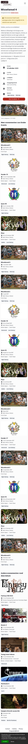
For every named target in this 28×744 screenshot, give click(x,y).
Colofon (14, 729)
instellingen (23, 738)
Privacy (21, 729)
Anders (3, 242)
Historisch (4, 184)
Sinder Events (14, 12)
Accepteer (5, 741)
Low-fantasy (11, 184)
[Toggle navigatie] (25, 3)
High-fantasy (10, 95)
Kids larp (18, 95)
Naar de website (13, 99)
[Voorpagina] (6, 3)
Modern (3, 720)
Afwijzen (12, 741)
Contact (7, 729)
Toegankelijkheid (14, 731)
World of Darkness (11, 720)
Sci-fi (2, 691)
